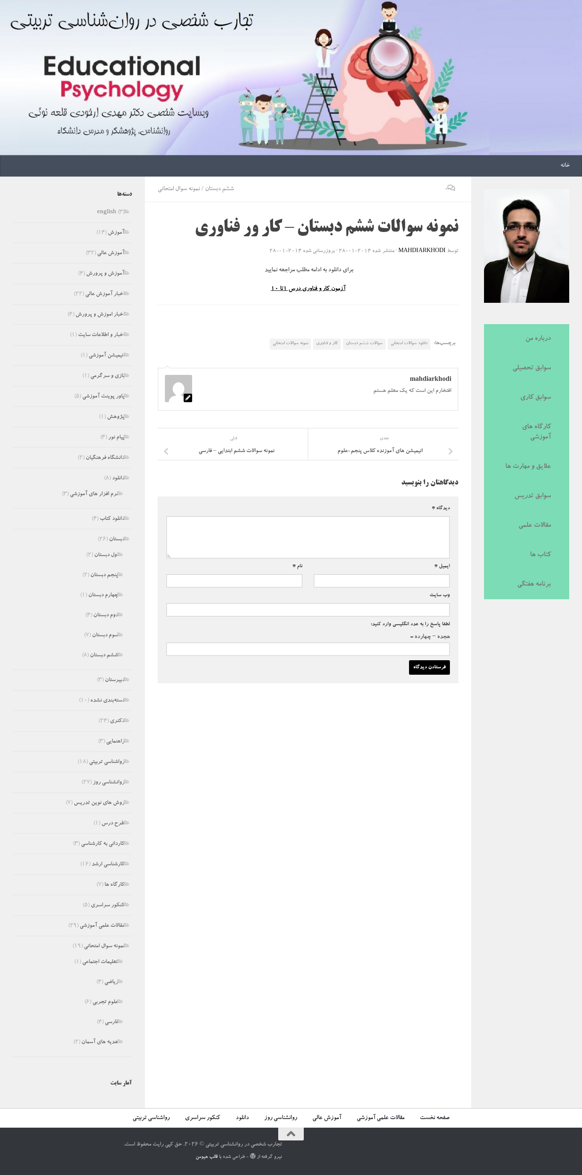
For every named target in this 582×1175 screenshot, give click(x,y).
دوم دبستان (105, 615)
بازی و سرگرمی (107, 376)
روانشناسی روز (108, 783)
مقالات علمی (535, 526)
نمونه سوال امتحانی (179, 189)
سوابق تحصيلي (532, 368)
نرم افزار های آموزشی (94, 494)
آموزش (116, 233)
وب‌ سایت (439, 595)
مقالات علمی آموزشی (102, 926)
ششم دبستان (219, 189)
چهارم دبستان (103, 595)
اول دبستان (106, 555)
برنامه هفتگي (534, 585)
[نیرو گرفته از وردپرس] (253, 1156)
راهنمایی (115, 742)
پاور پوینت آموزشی (103, 397)
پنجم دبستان (104, 575)
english (106, 212)
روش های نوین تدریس (99, 803)
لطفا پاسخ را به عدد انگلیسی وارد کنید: (410, 624)
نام (297, 566)
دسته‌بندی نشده (107, 701)
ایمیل (442, 566)
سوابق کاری (535, 398)
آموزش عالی (110, 253)
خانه (565, 165)
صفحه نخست (434, 1118)
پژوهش (115, 417)
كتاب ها (540, 555)
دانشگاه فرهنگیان (105, 458)
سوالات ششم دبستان (364, 343)
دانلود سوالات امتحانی (409, 343)
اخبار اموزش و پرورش (99, 315)
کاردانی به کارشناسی (102, 844)
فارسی (111, 1022)
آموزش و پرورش (105, 274)
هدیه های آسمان (99, 1042)
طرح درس (112, 824)
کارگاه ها (114, 885)
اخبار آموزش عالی (104, 294)
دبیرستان (114, 680)
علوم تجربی (105, 1002)
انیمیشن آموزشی (106, 356)
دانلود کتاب (112, 519)
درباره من (538, 339)
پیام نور (116, 438)
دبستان (116, 540)
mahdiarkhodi (422, 251)
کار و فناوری (327, 343)
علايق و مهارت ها (528, 467)
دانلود (118, 479)
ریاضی (111, 982)
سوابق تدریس (532, 496)
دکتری (117, 721)
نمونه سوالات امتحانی (290, 343)
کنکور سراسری (107, 905)
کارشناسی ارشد (108, 865)
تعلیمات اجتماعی (100, 962)
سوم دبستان (105, 635)
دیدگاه (441, 508)
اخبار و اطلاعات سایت (101, 335)
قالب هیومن (207, 1157)
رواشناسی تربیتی (106, 762)
